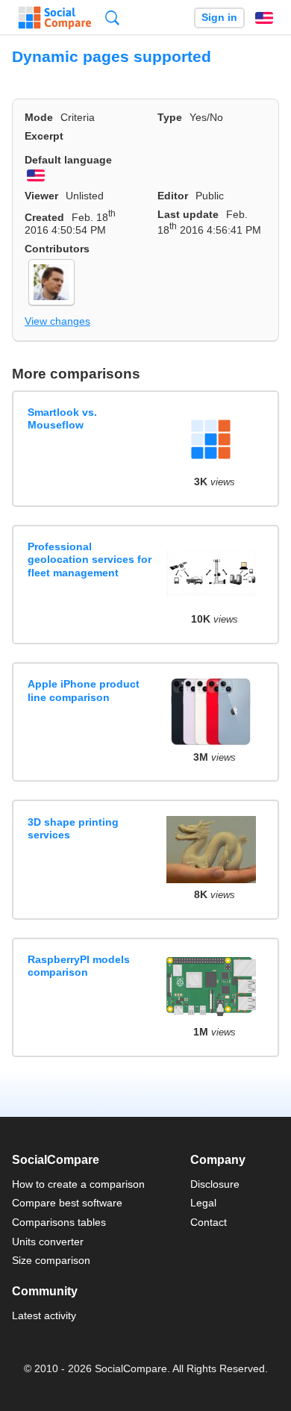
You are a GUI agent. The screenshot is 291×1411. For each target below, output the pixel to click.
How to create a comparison (78, 1184)
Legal (203, 1203)
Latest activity (44, 1315)
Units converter (48, 1242)
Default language (68, 160)
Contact (208, 1222)
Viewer (41, 196)
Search (112, 17)
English (264, 18)
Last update (188, 214)
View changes (57, 321)
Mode (39, 117)
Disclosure (215, 1184)
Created (44, 217)
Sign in (219, 17)
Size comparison (51, 1260)
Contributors (57, 249)
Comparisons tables (59, 1222)
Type (169, 117)
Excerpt (44, 136)
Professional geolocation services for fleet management (89, 560)
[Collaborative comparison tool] (55, 18)
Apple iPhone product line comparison (84, 690)
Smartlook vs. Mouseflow (62, 418)
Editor (172, 196)
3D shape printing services (73, 828)
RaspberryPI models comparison (79, 965)
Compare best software (67, 1203)
